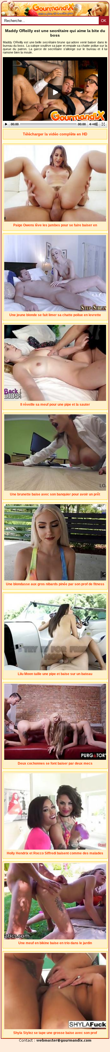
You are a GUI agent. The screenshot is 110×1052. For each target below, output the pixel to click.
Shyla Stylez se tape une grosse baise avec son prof (55, 1033)
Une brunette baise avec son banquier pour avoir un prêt (55, 494)
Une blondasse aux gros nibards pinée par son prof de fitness (55, 584)
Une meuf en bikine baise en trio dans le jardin (55, 943)
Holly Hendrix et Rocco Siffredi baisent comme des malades (55, 853)
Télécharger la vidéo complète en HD (55, 134)
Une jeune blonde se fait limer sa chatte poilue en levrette (55, 315)
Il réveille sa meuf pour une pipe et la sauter (55, 404)
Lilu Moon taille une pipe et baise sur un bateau (55, 674)
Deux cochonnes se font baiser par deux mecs (55, 763)
